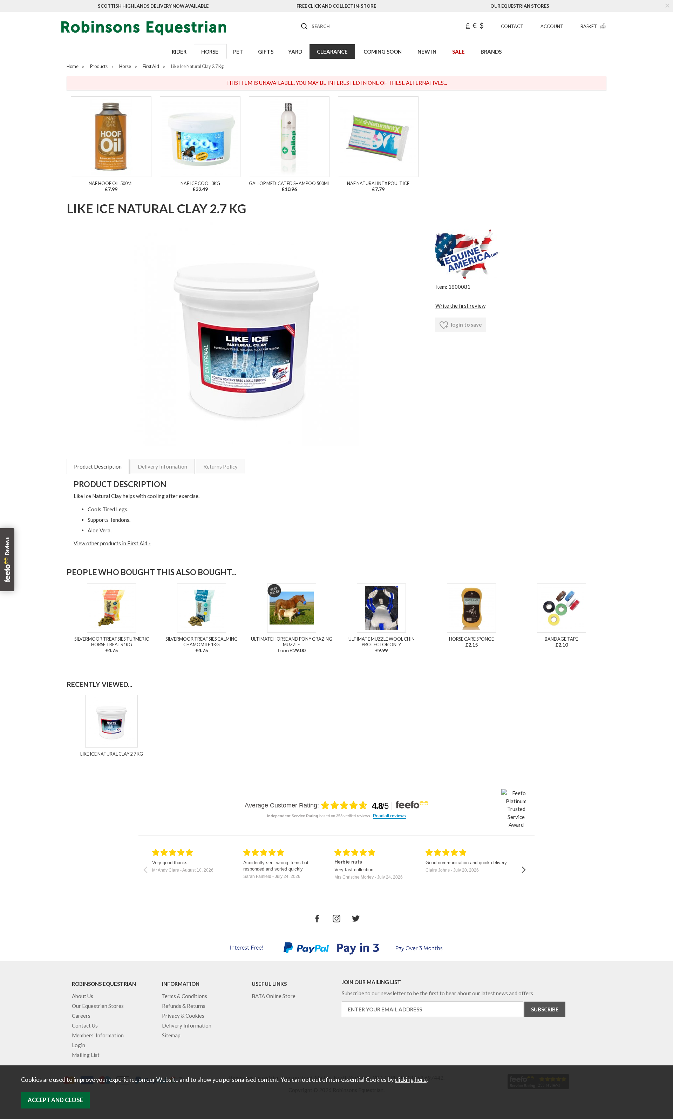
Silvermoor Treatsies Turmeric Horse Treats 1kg (111, 641)
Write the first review (460, 305)
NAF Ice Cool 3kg (200, 183)
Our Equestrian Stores (519, 6)
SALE (458, 51)
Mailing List (86, 1055)
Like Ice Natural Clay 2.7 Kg (111, 754)
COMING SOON (382, 51)
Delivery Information (162, 466)
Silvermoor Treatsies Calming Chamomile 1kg (201, 641)
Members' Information (98, 1035)
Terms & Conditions (184, 996)
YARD (295, 51)
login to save (466, 324)
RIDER (179, 51)
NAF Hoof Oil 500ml (111, 183)
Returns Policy (220, 466)
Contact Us (85, 1025)
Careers (81, 1015)
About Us (82, 996)
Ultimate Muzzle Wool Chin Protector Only (381, 641)
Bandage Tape (561, 639)
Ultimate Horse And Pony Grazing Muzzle (291, 641)
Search (301, 20)
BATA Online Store (273, 996)
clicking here (411, 1079)
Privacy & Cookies (183, 1015)
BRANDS (491, 51)
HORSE (209, 51)
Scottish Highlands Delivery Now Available (153, 6)
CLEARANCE (332, 51)
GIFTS (265, 51)
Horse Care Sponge (471, 639)
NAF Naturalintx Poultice (378, 183)
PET (238, 51)
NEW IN (426, 51)
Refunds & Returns (183, 1006)
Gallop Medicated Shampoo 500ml (289, 183)
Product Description (98, 466)
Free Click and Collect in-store (336, 6)
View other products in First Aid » (112, 543)
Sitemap (171, 1035)
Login (78, 1045)
